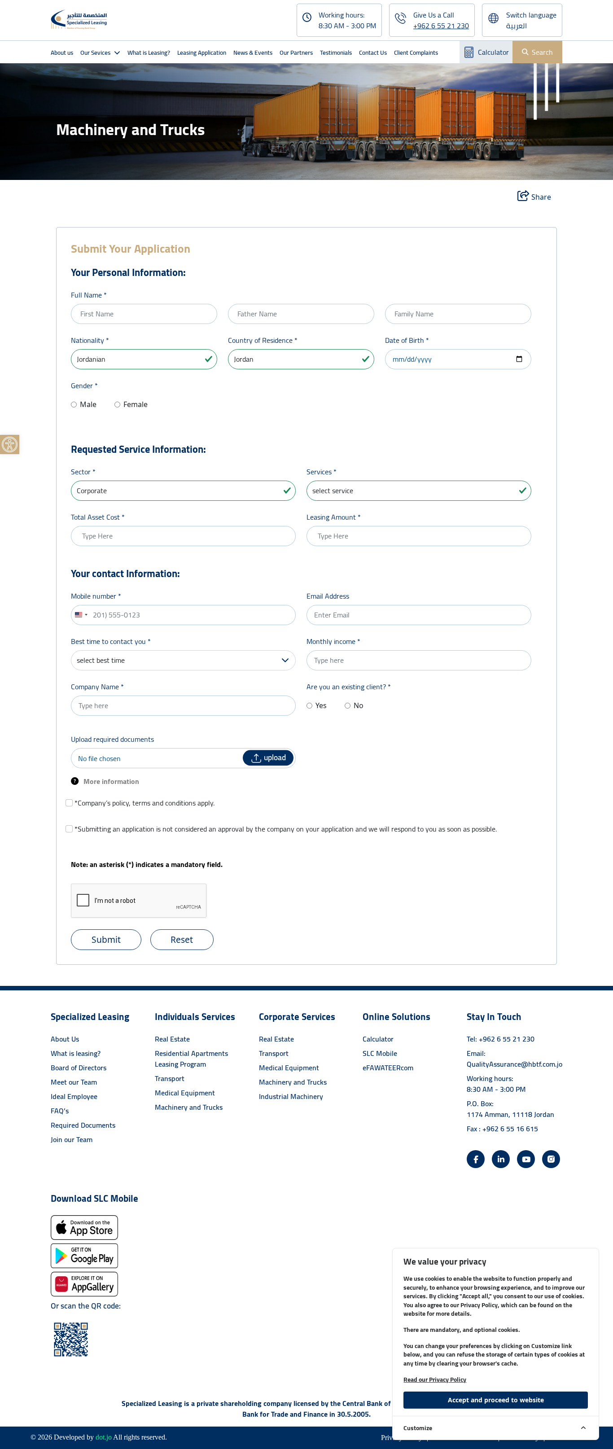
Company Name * (97, 686)
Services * (321, 471)
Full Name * (89, 294)
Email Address (327, 596)
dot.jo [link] (104, 1437)
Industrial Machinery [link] (291, 1096)
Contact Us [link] (373, 52)
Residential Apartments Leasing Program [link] (191, 1058)
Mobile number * (96, 596)
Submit (106, 939)
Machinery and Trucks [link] (189, 1107)
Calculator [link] (493, 52)
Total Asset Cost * (98, 517)
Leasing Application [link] (201, 52)
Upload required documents (112, 739)
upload (274, 757)
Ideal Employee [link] (74, 1096)
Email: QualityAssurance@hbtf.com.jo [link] (514, 1058)
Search (542, 52)
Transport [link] (169, 1078)
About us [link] (62, 52)
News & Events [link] (252, 52)
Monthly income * (333, 641)
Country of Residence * (263, 340)
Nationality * (90, 340)
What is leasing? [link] (76, 1053)
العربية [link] (516, 25)
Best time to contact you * (111, 641)
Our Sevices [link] (95, 52)
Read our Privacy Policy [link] (434, 1379)
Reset (182, 939)
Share (540, 197)
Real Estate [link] (172, 1039)
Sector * (83, 471)
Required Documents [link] (83, 1125)
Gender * (84, 385)
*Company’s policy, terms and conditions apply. (144, 802)
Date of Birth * (407, 340)
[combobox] (80, 615)
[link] (9, 444)
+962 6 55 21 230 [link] (441, 25)
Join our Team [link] (71, 1139)
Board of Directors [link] (78, 1067)
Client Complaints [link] (416, 52)
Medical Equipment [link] (185, 1092)
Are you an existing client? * (348, 686)
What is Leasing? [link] (148, 52)
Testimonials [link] (336, 52)
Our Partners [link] (296, 52)
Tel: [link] (500, 1039)
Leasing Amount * (333, 517)
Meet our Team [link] (74, 1082)
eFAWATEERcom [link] (388, 1067)
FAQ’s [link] (60, 1110)
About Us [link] (65, 1039)
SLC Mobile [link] (380, 1053)
